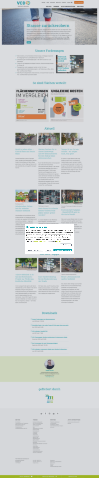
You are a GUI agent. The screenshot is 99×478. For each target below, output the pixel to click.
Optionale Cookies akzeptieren (63, 250)
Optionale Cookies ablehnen (35, 250)
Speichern (48, 250)
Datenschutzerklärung (40, 241)
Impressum (59, 241)
